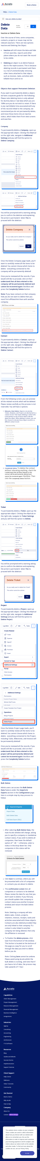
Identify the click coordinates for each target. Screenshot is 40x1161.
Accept (27, 1153)
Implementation (9, 1064)
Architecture (7, 1040)
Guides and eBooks (10, 1057)
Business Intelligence (10, 1013)
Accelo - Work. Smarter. (7, 4)
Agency (6, 1026)
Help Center (7, 1077)
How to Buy (7, 1104)
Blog (5, 1053)
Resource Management (11, 1006)
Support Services (9, 1067)
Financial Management (11, 1009)
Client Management (10, 999)
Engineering (7, 1036)
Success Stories (8, 1060)
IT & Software (8, 1043)
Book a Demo (31, 5)
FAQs (5, 12)
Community (7, 1087)
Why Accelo (7, 1100)
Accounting (7, 1033)
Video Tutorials (8, 1084)
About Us (6, 1111)
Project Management (10, 1002)
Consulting (7, 1029)
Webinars (6, 1080)
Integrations (8, 1016)
